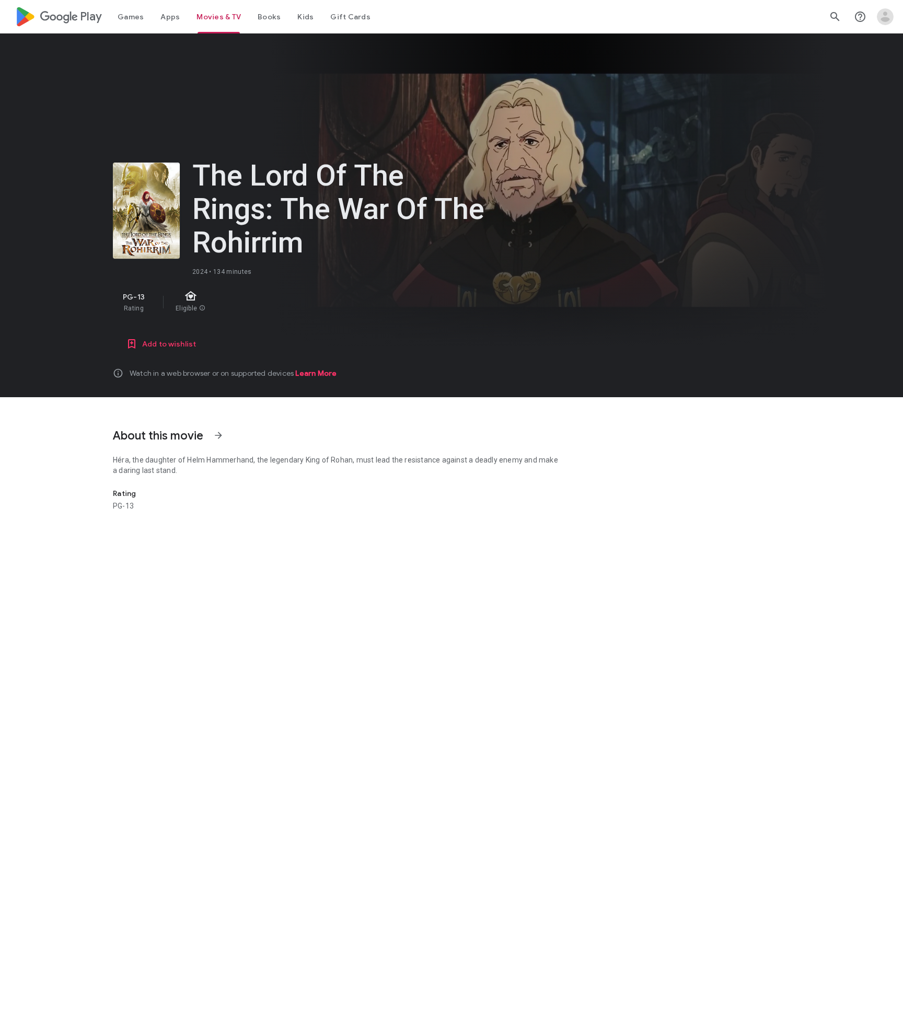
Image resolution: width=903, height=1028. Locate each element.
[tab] (130, 16)
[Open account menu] (885, 16)
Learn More (316, 373)
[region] (299, 302)
